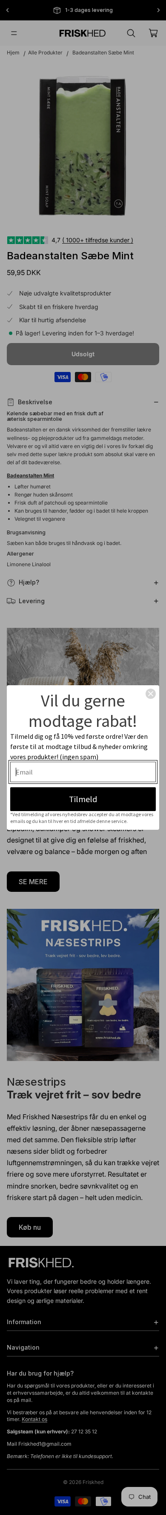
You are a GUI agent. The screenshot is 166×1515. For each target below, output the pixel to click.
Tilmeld (83, 799)
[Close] (151, 694)
